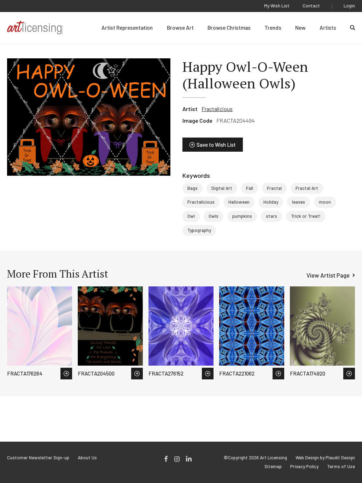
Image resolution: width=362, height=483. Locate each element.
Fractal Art (307, 188)
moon (325, 202)
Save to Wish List (216, 144)
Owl (191, 216)
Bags (192, 188)
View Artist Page (328, 275)
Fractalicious (217, 108)
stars (271, 216)
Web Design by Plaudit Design (325, 457)
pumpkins (242, 216)
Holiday (270, 202)
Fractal (274, 188)
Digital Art (221, 188)
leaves (298, 202)
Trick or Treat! (306, 216)
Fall (249, 188)
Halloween (239, 202)
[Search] (352, 27)
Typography (199, 230)
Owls (213, 216)
